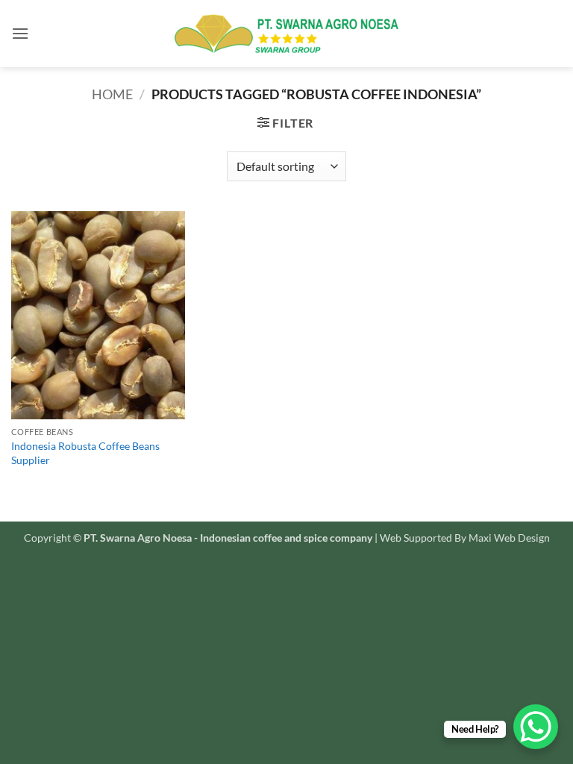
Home (112, 94)
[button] (20, 33)
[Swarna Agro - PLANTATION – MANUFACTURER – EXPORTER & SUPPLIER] (286, 33)
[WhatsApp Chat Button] (535, 726)
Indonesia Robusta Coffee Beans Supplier (85, 452)
